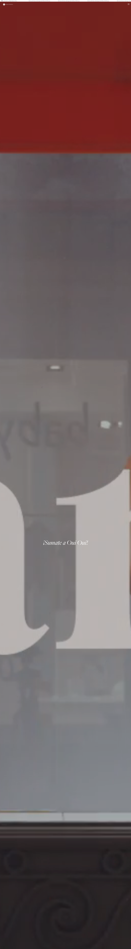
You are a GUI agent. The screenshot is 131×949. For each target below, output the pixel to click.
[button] (128, 4)
